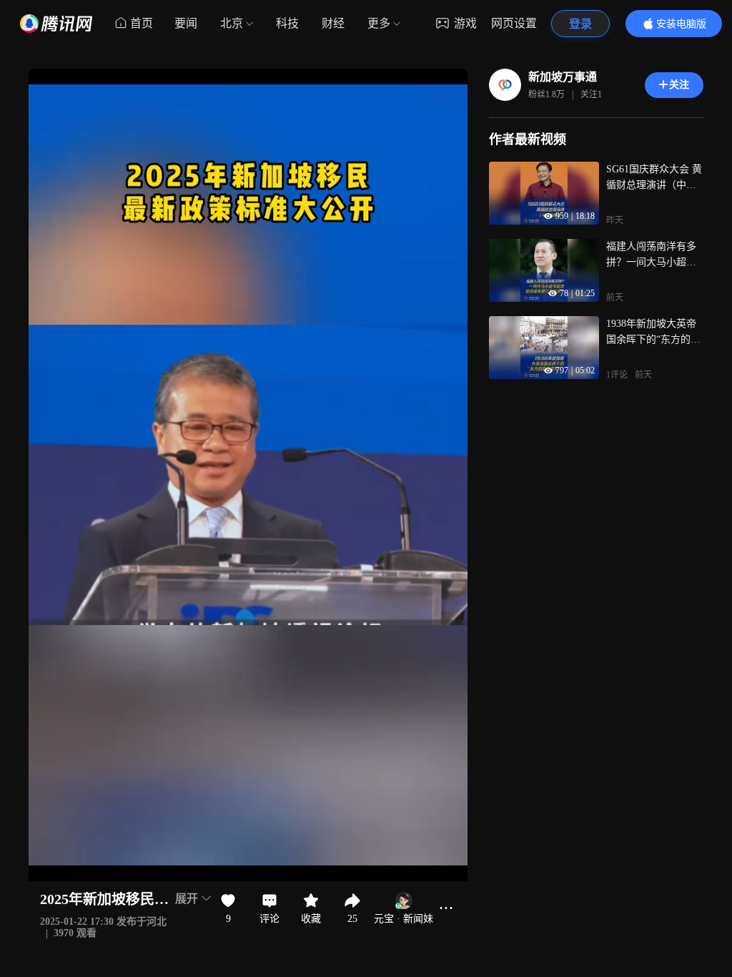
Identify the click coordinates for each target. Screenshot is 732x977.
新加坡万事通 (562, 77)
